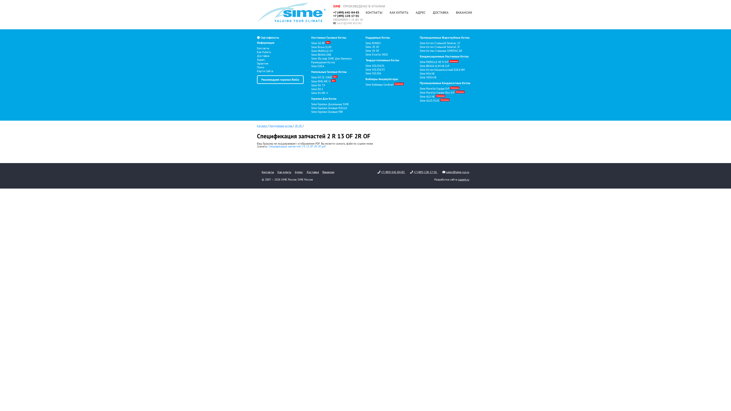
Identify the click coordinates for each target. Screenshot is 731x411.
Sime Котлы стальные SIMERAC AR (441, 51)
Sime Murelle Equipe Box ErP (442, 92)
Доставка (440, 12)
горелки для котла (323, 98)
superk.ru (463, 179)
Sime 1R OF (372, 51)
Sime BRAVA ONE (321, 55)
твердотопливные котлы (382, 60)
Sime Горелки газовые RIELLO (329, 108)
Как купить (399, 12)
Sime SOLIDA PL (375, 66)
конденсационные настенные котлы (444, 56)
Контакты (374, 12)
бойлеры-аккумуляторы (382, 79)
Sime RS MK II (319, 93)
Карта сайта (265, 71)
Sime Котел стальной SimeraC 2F (440, 47)
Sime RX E (317, 89)
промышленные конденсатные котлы (445, 83)
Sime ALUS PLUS (434, 100)
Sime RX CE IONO (324, 77)
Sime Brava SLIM (321, 47)
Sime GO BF (320, 43)
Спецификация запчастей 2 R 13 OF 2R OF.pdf (297, 146)
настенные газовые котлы (328, 37)
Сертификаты (269, 37)
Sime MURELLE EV (322, 51)
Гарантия (262, 63)
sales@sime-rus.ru (349, 23)
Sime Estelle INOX (377, 54)
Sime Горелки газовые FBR (327, 112)
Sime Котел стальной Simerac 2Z (440, 43)
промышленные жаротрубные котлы (445, 37)
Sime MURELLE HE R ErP (439, 62)
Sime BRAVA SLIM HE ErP (434, 66)
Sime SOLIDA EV (375, 69)
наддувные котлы (378, 37)
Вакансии (464, 12)
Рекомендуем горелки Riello (280, 79)
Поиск (260, 67)
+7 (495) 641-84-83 (346, 12)
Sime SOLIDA (373, 73)
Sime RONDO (373, 43)
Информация (265, 42)
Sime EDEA (317, 66)
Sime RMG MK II (323, 81)
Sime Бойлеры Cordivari (384, 84)
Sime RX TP (318, 85)
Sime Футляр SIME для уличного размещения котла (331, 60)
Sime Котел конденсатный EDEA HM (442, 70)
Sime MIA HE (427, 73)
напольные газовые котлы (329, 71)
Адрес (420, 12)
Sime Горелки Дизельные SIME (330, 104)
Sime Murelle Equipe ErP (439, 88)
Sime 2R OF (372, 47)
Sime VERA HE (428, 77)
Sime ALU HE (432, 96)
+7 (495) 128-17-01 (346, 15)
